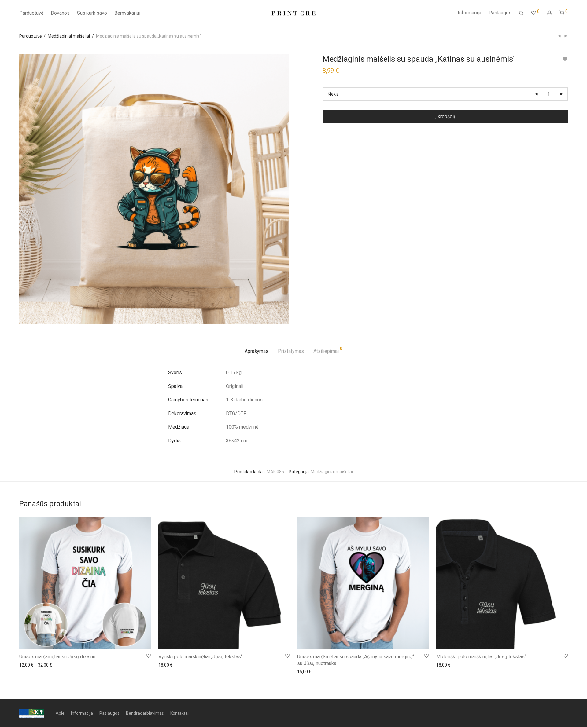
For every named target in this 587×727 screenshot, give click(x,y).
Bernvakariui (127, 13)
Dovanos (60, 13)
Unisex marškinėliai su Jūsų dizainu (57, 656)
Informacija (469, 13)
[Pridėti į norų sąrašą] (565, 59)
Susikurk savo (92, 13)
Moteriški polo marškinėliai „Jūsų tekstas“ (481, 656)
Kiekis (333, 94)
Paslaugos (500, 13)
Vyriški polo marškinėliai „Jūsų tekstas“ (200, 656)
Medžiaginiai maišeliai (69, 36)
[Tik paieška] (521, 13)
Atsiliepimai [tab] (327, 350)
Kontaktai (179, 713)
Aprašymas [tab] (256, 351)
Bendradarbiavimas (145, 713)
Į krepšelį (445, 116)
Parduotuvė (31, 13)
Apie (60, 713)
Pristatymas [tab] (291, 351)
